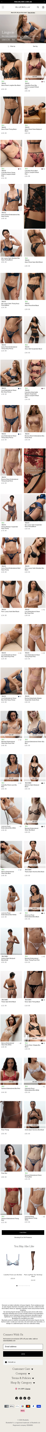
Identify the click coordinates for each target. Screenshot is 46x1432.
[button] (44, 2)
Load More (23, 1232)
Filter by (12, 46)
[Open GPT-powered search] (38, 7)
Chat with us (11, 1362)
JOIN (23, 1354)
